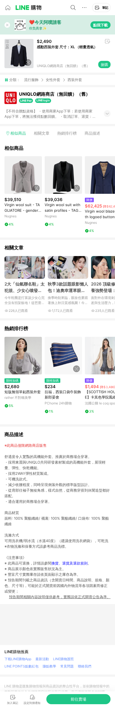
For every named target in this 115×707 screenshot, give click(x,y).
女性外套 (53, 79)
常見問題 (67, 666)
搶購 (104, 64)
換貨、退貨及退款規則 (69, 563)
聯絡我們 (84, 666)
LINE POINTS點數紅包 (21, 666)
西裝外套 (75, 80)
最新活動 (42, 659)
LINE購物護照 (63, 659)
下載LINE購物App (17, 659)
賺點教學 (49, 666)
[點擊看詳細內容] (23, 175)
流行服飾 (31, 79)
